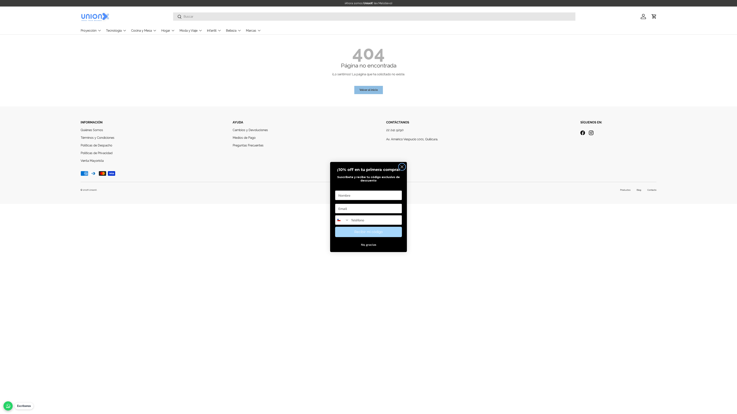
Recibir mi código (368, 232)
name (339, 186)
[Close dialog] (402, 166)
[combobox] (342, 220)
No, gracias (368, 244)
